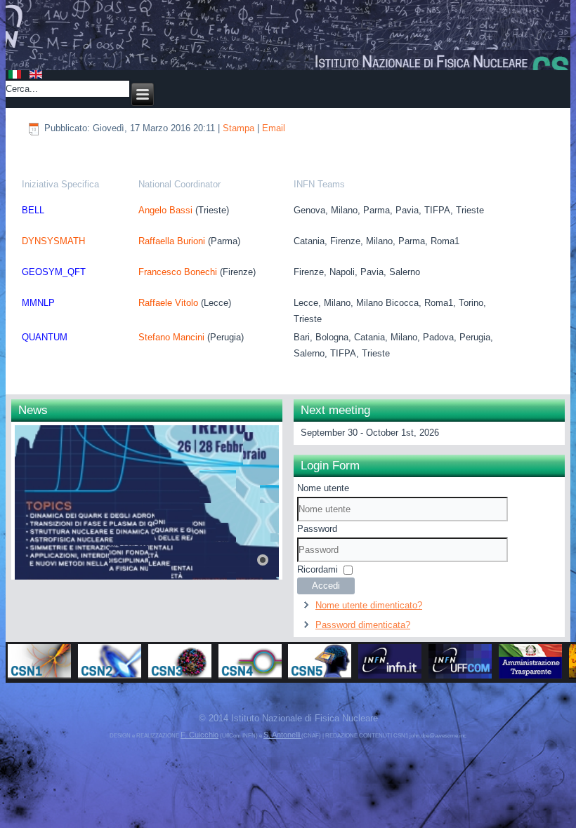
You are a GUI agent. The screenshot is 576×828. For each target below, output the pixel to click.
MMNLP (38, 303)
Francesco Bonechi (179, 272)
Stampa (240, 128)
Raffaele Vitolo (168, 303)
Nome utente (323, 488)
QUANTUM (44, 337)
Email (273, 128)
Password (317, 528)
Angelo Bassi (166, 210)
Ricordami (317, 569)
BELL (33, 210)
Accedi (326, 585)
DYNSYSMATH (53, 241)
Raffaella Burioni (171, 241)
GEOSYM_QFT (54, 272)
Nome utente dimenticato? (368, 605)
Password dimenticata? (362, 625)
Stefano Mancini (171, 337)
